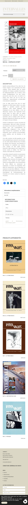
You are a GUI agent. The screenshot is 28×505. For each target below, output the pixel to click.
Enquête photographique (9, 476)
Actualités (6, 478)
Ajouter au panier (18, 79)
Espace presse (8, 1)
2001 (9, 60)
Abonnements (6, 474)
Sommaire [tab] (6, 192)
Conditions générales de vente (12, 465)
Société (19, 56)
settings (17, 500)
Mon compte (14, 1)
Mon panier (20, 1)
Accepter (4, 502)
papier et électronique (14, 221)
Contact (5, 480)
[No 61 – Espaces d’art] (14, 37)
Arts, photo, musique (13, 56)
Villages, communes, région (9, 58)
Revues (5, 472)
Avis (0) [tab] (6, 195)
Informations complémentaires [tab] (12, 190)
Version (5, 70)
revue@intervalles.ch (7, 462)
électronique (9, 222)
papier (13, 222)
